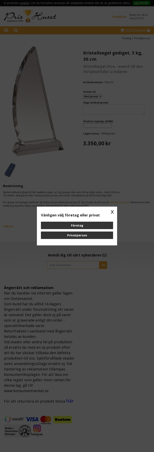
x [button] (112, 211)
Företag (77, 225)
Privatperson (77, 235)
